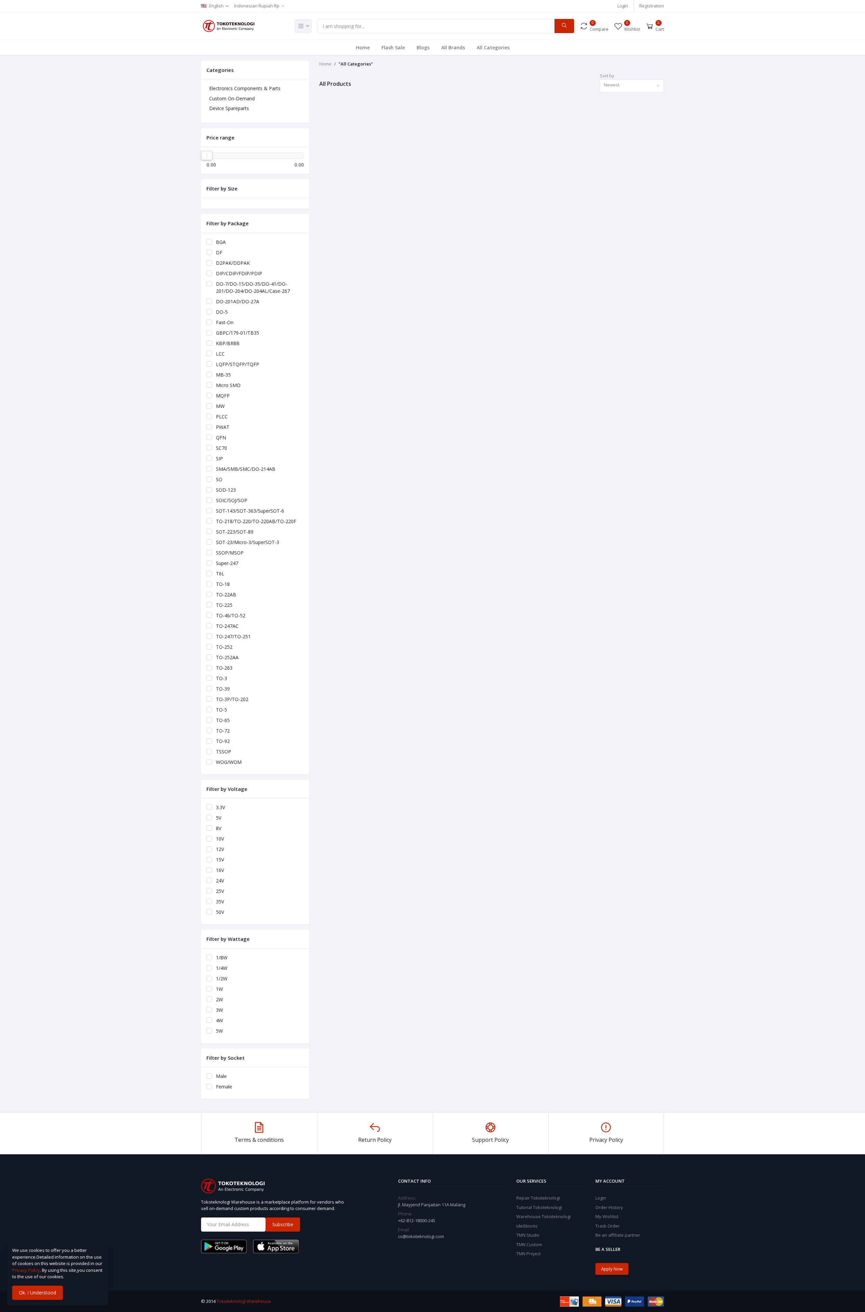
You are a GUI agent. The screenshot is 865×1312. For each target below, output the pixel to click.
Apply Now (612, 1269)
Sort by (607, 76)
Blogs (423, 47)
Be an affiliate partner (617, 1235)
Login (622, 6)
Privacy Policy (26, 1270)
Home (363, 47)
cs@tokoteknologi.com (421, 1236)
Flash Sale (393, 47)
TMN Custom (529, 1244)
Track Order (607, 1226)
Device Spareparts (229, 108)
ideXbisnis (527, 1226)
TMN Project (528, 1254)
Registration (651, 6)
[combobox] (632, 86)
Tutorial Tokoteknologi (539, 1207)
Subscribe (282, 1224)
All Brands (453, 47)
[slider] (207, 155)
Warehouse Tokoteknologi (543, 1216)
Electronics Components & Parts (244, 88)
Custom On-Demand (232, 98)
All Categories (493, 47)
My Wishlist (606, 1216)
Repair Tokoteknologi (538, 1198)
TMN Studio (528, 1235)
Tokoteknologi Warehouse (244, 1301)
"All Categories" (356, 64)
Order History (609, 1207)
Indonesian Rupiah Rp (256, 6)
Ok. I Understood (37, 1292)
